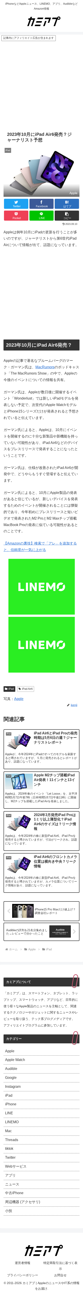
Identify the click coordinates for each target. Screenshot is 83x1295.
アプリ (10, 1175)
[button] (67, 216)
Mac (8, 1131)
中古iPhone (14, 1193)
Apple (18, 699)
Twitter (10, 1157)
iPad (11, 688)
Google (11, 1078)
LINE (9, 1113)
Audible (11, 1069)
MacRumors (44, 367)
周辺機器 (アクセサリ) (22, 1202)
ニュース (12, 1184)
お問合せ (60, 1275)
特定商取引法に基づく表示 (60, 1265)
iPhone (10, 1104)
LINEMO (12, 1122)
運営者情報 (22, 1263)
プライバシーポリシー (22, 1275)
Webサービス (16, 1166)
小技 (8, 1211)
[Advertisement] (41, 85)
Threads (11, 1140)
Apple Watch (15, 1060)
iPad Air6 (27, 688)
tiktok (9, 1148)
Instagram (13, 1086)
